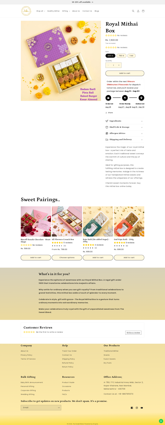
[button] (40, 11)
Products (66, 390)
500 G (110, 56)
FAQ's (64, 394)
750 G (121, 56)
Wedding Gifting (27, 394)
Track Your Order (69, 351)
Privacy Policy (26, 355)
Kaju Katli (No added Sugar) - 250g (96, 241)
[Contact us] (161, 421)
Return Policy (67, 367)
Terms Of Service (28, 359)
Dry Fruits (108, 363)
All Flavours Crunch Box (63, 239)
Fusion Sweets (110, 359)
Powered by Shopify (91, 424)
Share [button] (110, 113)
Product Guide (68, 382)
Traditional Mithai (111, 351)
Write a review (133, 332)
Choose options (67, 257)
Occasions (66, 386)
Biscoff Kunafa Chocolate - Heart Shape (35, 241)
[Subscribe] (58, 407)
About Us (24, 351)
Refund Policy (68, 363)
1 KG (131, 56)
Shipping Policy (68, 359)
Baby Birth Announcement (32, 382)
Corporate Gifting (28, 390)
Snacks (107, 355)
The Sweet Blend (78, 424)
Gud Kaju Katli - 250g (124, 239)
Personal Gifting (27, 386)
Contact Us (67, 355)
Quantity (109, 61)
